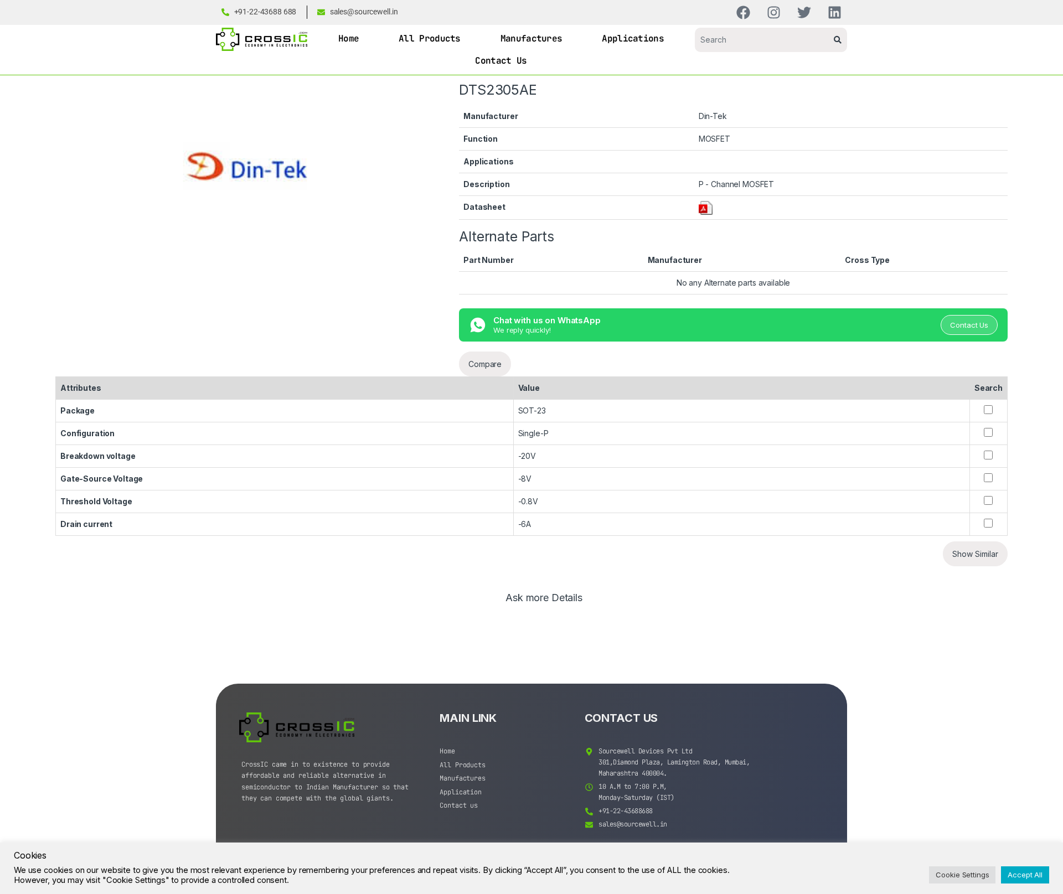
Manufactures (531, 38)
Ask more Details (543, 598)
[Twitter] (804, 12)
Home (348, 38)
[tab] (543, 603)
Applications (633, 38)
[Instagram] (774, 12)
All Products (430, 38)
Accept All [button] (1025, 874)
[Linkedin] (835, 12)
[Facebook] (743, 12)
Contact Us (501, 60)
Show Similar (975, 554)
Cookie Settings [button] (962, 874)
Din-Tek (713, 116)
